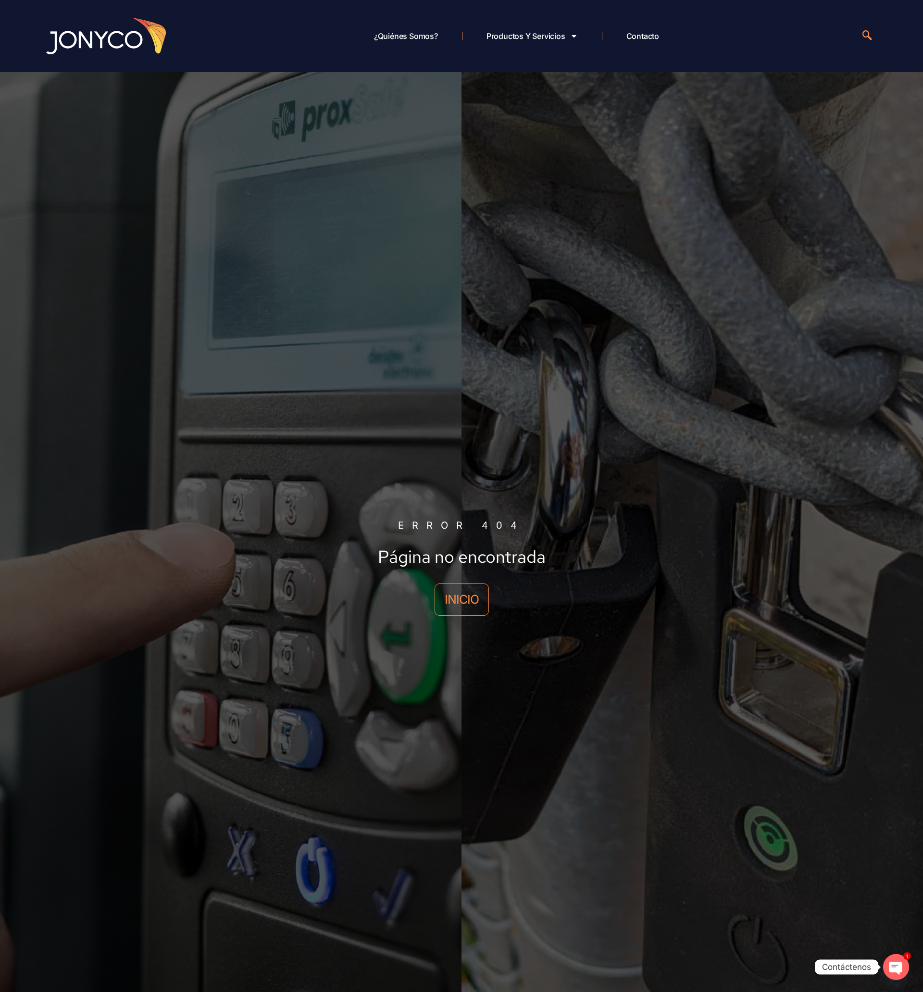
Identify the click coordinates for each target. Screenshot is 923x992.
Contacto (642, 36)
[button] (867, 36)
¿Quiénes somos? (406, 36)
